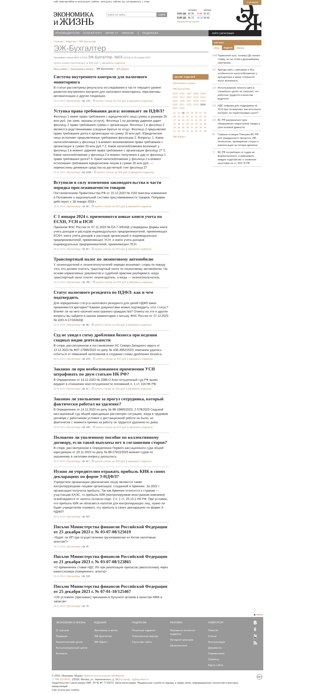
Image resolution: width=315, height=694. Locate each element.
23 (200, 120)
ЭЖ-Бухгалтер (80, 48)
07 (200, 113)
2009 (202, 93)
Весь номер (61, 68)
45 (192, 131)
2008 (196, 93)
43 (183, 131)
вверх (259, 614)
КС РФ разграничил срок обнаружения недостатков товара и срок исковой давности (239, 123)
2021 (182, 104)
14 (196, 116)
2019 (202, 101)
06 (196, 113)
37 (192, 127)
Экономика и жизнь (81, 68)
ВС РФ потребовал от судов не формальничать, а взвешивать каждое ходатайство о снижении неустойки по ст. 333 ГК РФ (237, 158)
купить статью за (111, 100)
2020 (175, 104)
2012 (189, 97)
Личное (128, 33)
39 (200, 127)
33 (174, 127)
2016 (182, 101)
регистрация (227, 33)
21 (192, 120)
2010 (175, 97)
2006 (182, 93)
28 (187, 124)
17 (174, 120)
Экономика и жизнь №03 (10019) (70, 57)
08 (205, 113)
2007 (189, 93)
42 (179, 131)
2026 (182, 108)
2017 (189, 101)
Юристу (112, 33)
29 (192, 124)
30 (196, 124)
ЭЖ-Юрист (122, 68)
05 (192, 113)
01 (174, 113)
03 (183, 113)
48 (205, 131)
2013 (196, 97)
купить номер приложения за (76, 62)
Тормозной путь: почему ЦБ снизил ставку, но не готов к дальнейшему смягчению (239, 59)
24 (205, 120)
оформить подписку (113, 62)
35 (183, 127)
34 (179, 127)
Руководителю (67, 33)
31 (200, 124)
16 (205, 116)
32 (205, 124)
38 (196, 127)
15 (200, 116)
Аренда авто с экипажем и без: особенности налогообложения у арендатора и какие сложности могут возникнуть (237, 75)
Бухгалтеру (92, 33)
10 (179, 116)
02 (179, 113)
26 (179, 124)
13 (191, 116)
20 (187, 120)
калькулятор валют (188, 21)
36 (187, 127)
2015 (175, 101)
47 (200, 131)
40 (205, 127)
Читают (219, 42)
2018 (196, 101)
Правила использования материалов (104, 675)
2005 (175, 93)
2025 (175, 108)
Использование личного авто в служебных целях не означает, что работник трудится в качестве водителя (238, 93)
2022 (189, 104)
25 (174, 124)
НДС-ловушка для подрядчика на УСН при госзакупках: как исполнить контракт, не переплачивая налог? (239, 109)
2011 (182, 97)
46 (196, 131)
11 (183, 116)
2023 (196, 104)
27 (183, 124)
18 (179, 120)
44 (187, 131)
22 (196, 120)
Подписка (150, 33)
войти (215, 33)
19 (183, 120)
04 (187, 113)
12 (187, 116)
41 (174, 131)
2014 (202, 97)
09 (174, 116)
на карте (124, 679)
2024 (202, 104)
